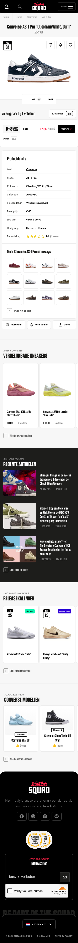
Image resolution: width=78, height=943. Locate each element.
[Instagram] (33, 816)
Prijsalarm (16, 324)
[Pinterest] (57, 816)
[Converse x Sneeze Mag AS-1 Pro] (63, 281)
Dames (42, 228)
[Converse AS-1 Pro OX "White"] (31, 281)
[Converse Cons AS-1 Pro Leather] (31, 265)
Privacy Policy (63, 936)
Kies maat (61, 113)
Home (19, 17)
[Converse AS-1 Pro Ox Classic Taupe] (63, 297)
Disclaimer (43, 936)
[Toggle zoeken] (20, 6)
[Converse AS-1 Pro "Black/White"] (14, 281)
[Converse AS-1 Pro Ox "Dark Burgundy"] (14, 265)
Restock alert (41, 324)
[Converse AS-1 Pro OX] (47, 297)
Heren (29, 228)
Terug (6, 17)
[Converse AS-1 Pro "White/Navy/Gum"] (47, 265)
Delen (67, 324)
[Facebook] (22, 816)
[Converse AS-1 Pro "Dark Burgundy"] (63, 265)
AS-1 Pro (47, 17)
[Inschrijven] (65, 877)
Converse (32, 17)
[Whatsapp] (45, 816)
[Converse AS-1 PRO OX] (31, 297)
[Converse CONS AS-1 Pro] (47, 281)
